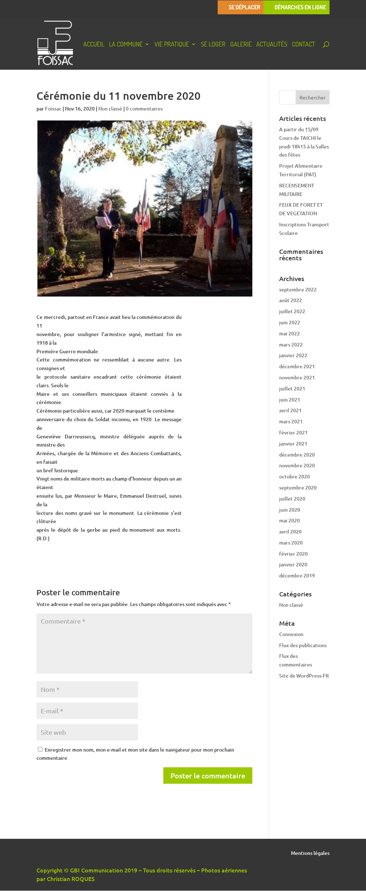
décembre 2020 (297, 454)
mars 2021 (291, 421)
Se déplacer (244, 7)
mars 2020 (291, 542)
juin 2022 (289, 322)
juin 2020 (289, 509)
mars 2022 (291, 344)
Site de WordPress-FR (304, 675)
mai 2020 (289, 520)
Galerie (241, 44)
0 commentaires (144, 108)
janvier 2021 (293, 443)
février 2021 (293, 432)
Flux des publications (303, 645)
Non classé (110, 108)
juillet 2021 (292, 388)
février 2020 (293, 553)
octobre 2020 (294, 476)
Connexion (291, 634)
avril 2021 (290, 410)
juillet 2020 (292, 498)
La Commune (126, 44)
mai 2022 (289, 333)
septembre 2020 (298, 487)
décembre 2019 (297, 575)
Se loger (213, 44)
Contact (303, 44)
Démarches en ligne (300, 7)
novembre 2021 (297, 377)
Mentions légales (310, 853)
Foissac (53, 108)
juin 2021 (289, 399)
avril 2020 (290, 531)
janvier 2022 (293, 355)
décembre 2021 (297, 366)
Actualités (271, 44)
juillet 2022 (292, 311)
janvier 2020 (293, 564)
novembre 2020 (297, 465)
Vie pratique (171, 44)
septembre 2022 (298, 289)
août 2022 (290, 300)
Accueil (93, 44)
